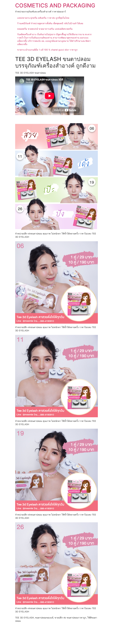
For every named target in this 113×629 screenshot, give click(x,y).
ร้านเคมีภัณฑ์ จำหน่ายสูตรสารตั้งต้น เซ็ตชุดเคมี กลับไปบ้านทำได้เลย (50, 23)
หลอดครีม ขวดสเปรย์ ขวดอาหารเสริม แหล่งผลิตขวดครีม (45, 28)
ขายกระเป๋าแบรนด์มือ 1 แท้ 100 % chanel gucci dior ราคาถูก (47, 49)
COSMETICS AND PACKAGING (55, 5)
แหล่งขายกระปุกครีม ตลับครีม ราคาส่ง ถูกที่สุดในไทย (43, 17)
